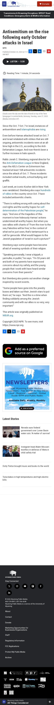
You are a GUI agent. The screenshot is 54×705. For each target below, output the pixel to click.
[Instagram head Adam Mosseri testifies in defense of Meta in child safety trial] (11, 451)
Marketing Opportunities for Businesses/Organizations (16, 629)
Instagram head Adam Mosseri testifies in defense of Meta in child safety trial (35, 450)
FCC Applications (12, 646)
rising (42, 129)
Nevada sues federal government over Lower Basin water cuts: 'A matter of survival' (35, 430)
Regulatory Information (15, 641)
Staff (7, 635)
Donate (45, 4)
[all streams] (50, 701)
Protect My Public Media (15, 652)
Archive (8, 658)
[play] (4, 701)
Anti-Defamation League (19, 163)
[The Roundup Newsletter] (27, 387)
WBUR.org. (8, 315)
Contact (8, 617)
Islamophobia (28, 129)
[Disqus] (27, 530)
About (7, 611)
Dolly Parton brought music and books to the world (26, 466)
